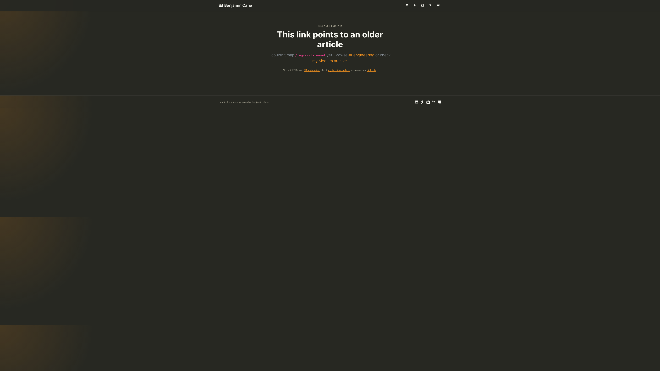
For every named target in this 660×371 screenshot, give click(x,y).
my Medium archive (329, 61)
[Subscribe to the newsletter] (422, 5)
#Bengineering (361, 55)
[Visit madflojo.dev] (414, 5)
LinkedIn (371, 70)
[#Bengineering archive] (438, 5)
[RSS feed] (430, 5)
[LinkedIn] (407, 5)
